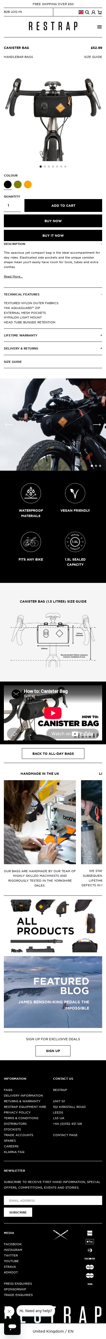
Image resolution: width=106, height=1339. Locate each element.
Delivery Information (23, 1095)
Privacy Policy (17, 1112)
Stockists (12, 1129)
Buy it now (53, 235)
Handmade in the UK (40, 773)
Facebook (13, 1244)
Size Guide (93, 56)
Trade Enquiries (18, 1294)
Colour (10, 175)
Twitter (11, 1255)
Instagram (13, 1249)
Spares (10, 1140)
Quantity (12, 196)
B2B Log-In (13, 11)
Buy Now (53, 221)
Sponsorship (15, 1289)
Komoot (11, 1272)
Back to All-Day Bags (53, 753)
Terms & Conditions (21, 1118)
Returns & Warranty (22, 1101)
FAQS (8, 1089)
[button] (41, 167)
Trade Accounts (18, 1135)
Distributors (15, 1123)
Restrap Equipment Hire (25, 1106)
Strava (10, 1266)
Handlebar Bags (18, 56)
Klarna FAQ (14, 1151)
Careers (11, 1146)
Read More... (13, 276)
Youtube (11, 1261)
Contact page (65, 1135)
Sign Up (53, 1051)
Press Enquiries (18, 1283)
